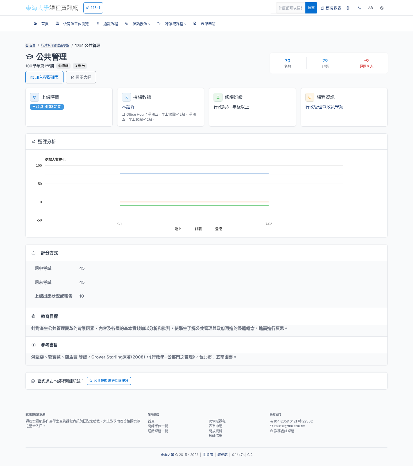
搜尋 (311, 8)
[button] (137, 23)
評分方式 (49, 252)
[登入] (348, 7)
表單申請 (215, 426)
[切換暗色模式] (381, 7)
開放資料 (215, 431)
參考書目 (49, 345)
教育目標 (49, 316)
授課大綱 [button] (83, 77)
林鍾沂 (128, 106)
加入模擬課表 (47, 77)
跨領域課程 (217, 421)
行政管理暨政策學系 (55, 45)
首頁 (31, 45)
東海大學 (167, 455)
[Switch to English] (359, 7)
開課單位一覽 (158, 426)
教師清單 (215, 436)
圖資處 (208, 455)
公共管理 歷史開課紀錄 (111, 381)
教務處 (222, 455)
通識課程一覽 (158, 431)
